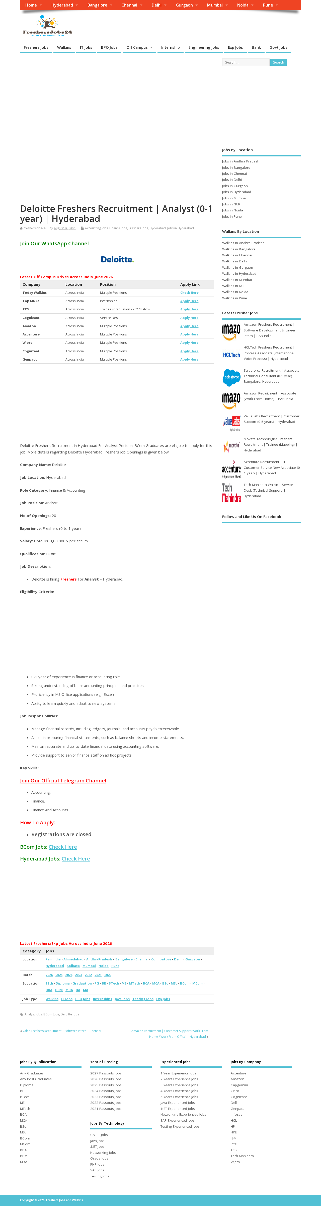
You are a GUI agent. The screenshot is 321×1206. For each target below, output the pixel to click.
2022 (88, 974)
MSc (174, 983)
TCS (234, 1150)
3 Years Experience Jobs (179, 1085)
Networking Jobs (103, 1152)
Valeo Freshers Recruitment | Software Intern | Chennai (62, 1031)
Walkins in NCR (234, 285)
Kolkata (73, 965)
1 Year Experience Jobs (178, 1073)
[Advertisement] (117, 94)
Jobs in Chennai (234, 173)
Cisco (235, 1090)
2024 (68, 974)
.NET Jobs (97, 1146)
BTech (114, 983)
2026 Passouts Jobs (106, 1079)
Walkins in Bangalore (239, 249)
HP (233, 1126)
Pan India (53, 959)
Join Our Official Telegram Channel (63, 780)
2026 (49, 974)
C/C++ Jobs (99, 1134)
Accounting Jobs (96, 228)
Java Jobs (122, 999)
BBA (49, 990)
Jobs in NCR (231, 204)
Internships (102, 999)
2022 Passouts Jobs (106, 1102)
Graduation (82, 983)
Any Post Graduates (36, 1079)
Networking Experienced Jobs (183, 1114)
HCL (234, 1120)
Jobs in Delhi (232, 179)
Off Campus (137, 47)
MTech (134, 983)
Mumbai (215, 5)
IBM (233, 1138)
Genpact (237, 1108)
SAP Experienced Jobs (177, 1120)
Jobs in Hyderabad (180, 228)
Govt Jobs (278, 47)
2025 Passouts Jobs (106, 1085)
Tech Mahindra (242, 1156)
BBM (59, 990)
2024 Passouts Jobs (106, 1090)
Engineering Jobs (204, 47)
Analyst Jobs (33, 1014)
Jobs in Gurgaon (235, 186)
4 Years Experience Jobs (179, 1090)
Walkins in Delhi (234, 261)
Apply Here (189, 301)
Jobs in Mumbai (234, 198)
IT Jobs (86, 47)
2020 (107, 974)
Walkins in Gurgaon (237, 267)
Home (31, 5)
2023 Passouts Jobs (106, 1097)
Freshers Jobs (36, 47)
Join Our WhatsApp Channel (54, 243)
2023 (78, 974)
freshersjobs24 (34, 228)
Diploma (63, 983)
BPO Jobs (109, 47)
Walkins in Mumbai (237, 279)
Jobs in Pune (232, 216)
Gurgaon (184, 5)
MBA (69, 990)
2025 (58, 974)
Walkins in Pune (234, 298)
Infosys (236, 1114)
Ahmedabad (73, 959)
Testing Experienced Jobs (180, 1126)
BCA (146, 983)
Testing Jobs (142, 999)
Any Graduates (32, 1073)
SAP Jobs (97, 1170)
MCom (197, 983)
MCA (155, 983)
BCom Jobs (51, 1014)
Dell (234, 1102)
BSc (165, 983)
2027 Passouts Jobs (106, 1073)
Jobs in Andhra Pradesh (240, 161)
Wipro (235, 1162)
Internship (170, 47)
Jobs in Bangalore (236, 167)
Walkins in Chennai (237, 255)
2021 (98, 974)
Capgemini (239, 1085)
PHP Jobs (97, 1164)
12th (49, 983)
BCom (185, 983)
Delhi (156, 5)
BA (78, 990)
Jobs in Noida (232, 210)
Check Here (189, 292)
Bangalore (97, 5)
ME (124, 983)
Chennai (129, 5)
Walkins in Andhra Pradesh (243, 243)
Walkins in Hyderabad (239, 273)
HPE (234, 1132)
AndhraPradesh (99, 959)
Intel (234, 1144)
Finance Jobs (118, 228)
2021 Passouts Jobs (106, 1108)
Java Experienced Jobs (177, 1102)
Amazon (237, 1079)
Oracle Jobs (99, 1158)
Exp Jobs (235, 47)
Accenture (238, 1073)
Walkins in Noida (235, 292)
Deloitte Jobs (70, 1014)
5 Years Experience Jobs (179, 1097)
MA (85, 990)
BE (104, 983)
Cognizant (239, 1097)
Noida (243, 5)
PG (97, 983)
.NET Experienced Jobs (177, 1108)
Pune (268, 5)
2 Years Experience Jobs (179, 1079)
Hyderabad (62, 5)
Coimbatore (161, 959)
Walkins (64, 47)
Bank (256, 47)
